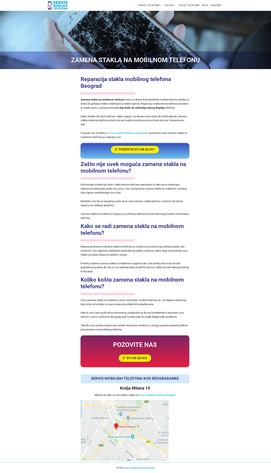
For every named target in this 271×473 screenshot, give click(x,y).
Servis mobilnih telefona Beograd (139, 468)
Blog (205, 5)
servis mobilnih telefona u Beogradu (128, 132)
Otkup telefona (189, 5)
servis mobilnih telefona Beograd (156, 395)
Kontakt (216, 5)
